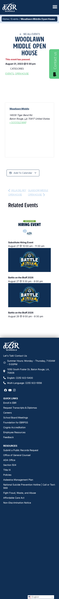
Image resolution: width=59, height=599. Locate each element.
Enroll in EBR (9, 402)
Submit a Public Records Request (20, 450)
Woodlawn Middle (19, 108)
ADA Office (9, 460)
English (35, 597)
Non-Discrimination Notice (17, 502)
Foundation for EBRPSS (15, 422)
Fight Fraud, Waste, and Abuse (19, 492)
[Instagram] (14, 390)
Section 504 (9, 465)
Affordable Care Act (13, 497)
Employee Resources (14, 432)
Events (14, 19)
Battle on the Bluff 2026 (20, 277)
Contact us (55, 60)
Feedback (8, 437)
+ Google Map (18, 122)
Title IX (7, 469)
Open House (22, 73)
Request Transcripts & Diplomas (20, 407)
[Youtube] (10, 390)
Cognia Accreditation (14, 427)
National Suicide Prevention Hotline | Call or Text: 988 (29, 486)
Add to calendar (23, 172)
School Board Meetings (15, 417)
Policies (7, 474)
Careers (7, 412)
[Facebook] (5, 390)
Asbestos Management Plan (18, 479)
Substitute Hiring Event (20, 242)
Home (5, 19)
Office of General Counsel (16, 455)
